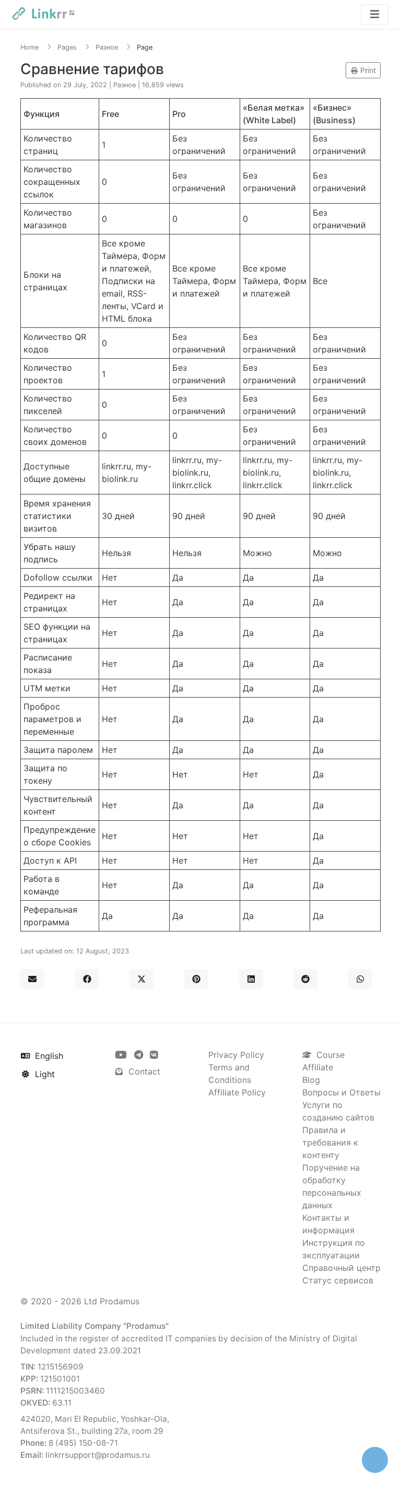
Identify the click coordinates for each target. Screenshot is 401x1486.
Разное (107, 47)
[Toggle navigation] (374, 14)
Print (367, 70)
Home (29, 47)
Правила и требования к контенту (330, 1142)
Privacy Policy (236, 1054)
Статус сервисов (337, 1280)
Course (329, 1054)
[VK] (154, 1054)
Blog (311, 1080)
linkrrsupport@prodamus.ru (97, 1455)
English (47, 1056)
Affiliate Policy (237, 1092)
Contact (143, 1071)
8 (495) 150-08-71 (83, 1443)
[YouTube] (122, 1054)
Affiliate (317, 1067)
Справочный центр (341, 1268)
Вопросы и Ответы (341, 1092)
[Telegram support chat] (140, 1054)
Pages (67, 47)
